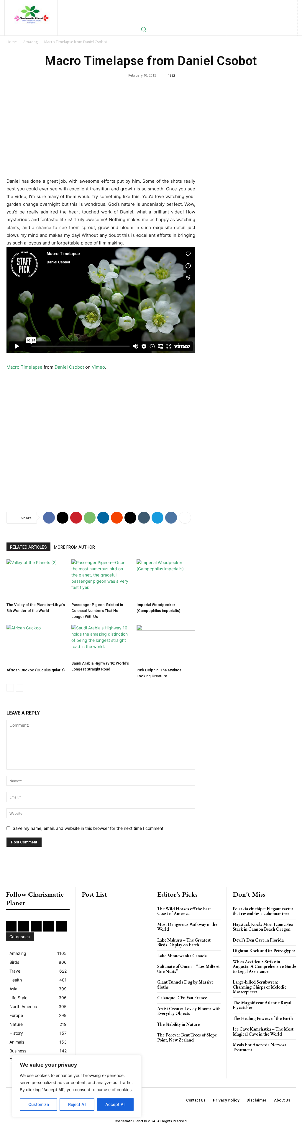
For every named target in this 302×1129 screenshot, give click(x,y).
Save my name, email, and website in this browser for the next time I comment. (89, 828)
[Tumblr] (144, 518)
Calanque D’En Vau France (182, 997)
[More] (185, 518)
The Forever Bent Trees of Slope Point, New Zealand (187, 1037)
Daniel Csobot (69, 367)
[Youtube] (281, 14)
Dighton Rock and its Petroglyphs (264, 950)
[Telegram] (157, 518)
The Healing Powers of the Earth (263, 1018)
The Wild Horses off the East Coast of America (184, 911)
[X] (262, 14)
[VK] (171, 518)
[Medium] (280, 4)
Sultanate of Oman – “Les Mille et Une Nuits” (188, 968)
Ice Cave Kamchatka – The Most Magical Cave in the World (263, 1031)
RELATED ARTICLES (28, 547)
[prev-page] (10, 687)
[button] (143, 29)
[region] (77, 1086)
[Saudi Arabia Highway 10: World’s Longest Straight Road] (100, 641)
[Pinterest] (289, 4)
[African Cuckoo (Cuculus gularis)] (35, 645)
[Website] (271, 14)
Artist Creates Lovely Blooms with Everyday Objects (189, 1011)
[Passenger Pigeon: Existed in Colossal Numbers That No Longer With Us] (100, 579)
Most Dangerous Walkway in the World (187, 926)
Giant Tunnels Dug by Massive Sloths (185, 984)
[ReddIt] (117, 518)
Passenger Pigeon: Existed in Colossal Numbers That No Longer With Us (97, 610)
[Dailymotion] (232, 4)
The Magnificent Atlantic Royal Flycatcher (262, 1005)
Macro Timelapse (24, 367)
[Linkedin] (270, 4)
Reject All (77, 1104)
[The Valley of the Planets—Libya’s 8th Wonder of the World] (35, 579)
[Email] (130, 518)
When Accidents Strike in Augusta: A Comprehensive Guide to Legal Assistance (264, 966)
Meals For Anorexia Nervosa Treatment (259, 1047)
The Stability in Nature (178, 1024)
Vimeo (98, 367)
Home (11, 41)
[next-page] (19, 687)
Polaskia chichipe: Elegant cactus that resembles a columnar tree (263, 911)
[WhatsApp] (90, 518)
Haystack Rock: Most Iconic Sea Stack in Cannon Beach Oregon (263, 926)
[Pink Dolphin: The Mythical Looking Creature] (166, 645)
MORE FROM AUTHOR (74, 547)
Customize (38, 1104)
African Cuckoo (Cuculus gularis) (35, 670)
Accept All (115, 1104)
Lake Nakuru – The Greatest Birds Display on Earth (184, 942)
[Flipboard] (251, 4)
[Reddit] (243, 14)
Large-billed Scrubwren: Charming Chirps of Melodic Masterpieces (259, 986)
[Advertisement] (100, 133)
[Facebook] (241, 4)
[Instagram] (260, 4)
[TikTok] (252, 14)
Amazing (30, 41)
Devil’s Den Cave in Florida (258, 940)
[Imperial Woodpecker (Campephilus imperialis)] (166, 579)
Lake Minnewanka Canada (182, 955)
